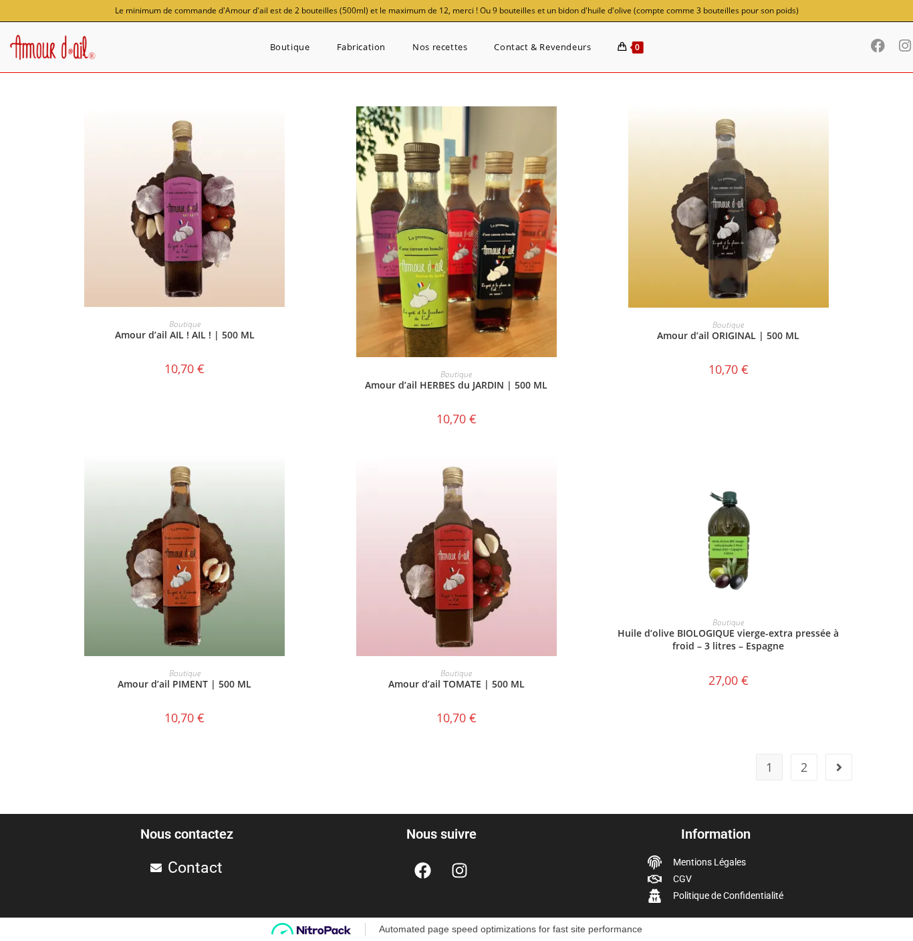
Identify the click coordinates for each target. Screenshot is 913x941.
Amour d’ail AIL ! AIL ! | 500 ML (185, 334)
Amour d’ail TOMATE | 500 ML (456, 683)
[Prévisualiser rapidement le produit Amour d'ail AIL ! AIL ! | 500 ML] (309, 129)
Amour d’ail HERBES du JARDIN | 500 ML (456, 385)
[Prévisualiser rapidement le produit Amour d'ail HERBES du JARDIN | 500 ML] (581, 129)
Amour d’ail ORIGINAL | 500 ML (728, 335)
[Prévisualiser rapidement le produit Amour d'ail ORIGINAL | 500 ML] (853, 129)
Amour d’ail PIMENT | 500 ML (184, 683)
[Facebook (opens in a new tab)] (881, 46)
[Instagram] (460, 870)
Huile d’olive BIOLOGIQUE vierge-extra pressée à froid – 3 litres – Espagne (728, 640)
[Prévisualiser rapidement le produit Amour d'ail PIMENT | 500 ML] (309, 478)
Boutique (185, 324)
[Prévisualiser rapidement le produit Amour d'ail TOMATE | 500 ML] (581, 478)
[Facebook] (423, 870)
